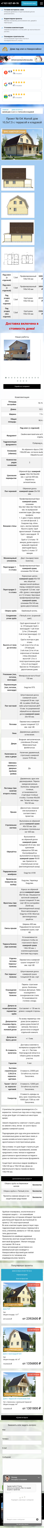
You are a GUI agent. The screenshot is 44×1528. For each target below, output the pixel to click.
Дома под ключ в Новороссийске (25, 49)
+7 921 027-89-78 (10, 3)
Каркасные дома (22, 1275)
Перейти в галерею (22, 386)
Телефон (5, 1439)
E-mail (4, 1448)
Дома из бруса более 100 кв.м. (22, 1271)
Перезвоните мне (29, 3)
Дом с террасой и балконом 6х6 (16, 1399)
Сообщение (6, 1457)
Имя (3, 1430)
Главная (5, 110)
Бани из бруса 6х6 (22, 1279)
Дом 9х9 (6, 1309)
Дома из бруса (17, 110)
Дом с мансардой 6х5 (12, 1354)
